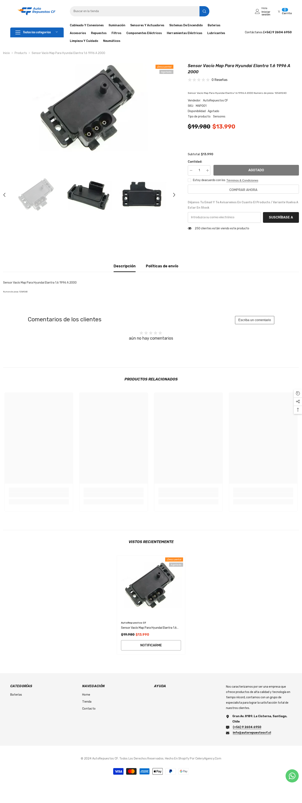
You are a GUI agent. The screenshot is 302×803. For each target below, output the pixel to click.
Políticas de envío (162, 266)
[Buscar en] (139, 11)
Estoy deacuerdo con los (209, 180)
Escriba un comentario (254, 320)
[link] (39, 495)
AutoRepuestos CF (215, 100)
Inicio (6, 53)
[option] (89, 109)
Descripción (125, 266)
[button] (4, 195)
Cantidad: (195, 161)
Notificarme (151, 645)
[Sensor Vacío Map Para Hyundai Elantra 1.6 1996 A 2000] (151, 586)
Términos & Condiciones (242, 180)
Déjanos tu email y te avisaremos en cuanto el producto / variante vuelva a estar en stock (243, 205)
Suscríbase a (281, 217)
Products (21, 53)
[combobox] (134, 11)
